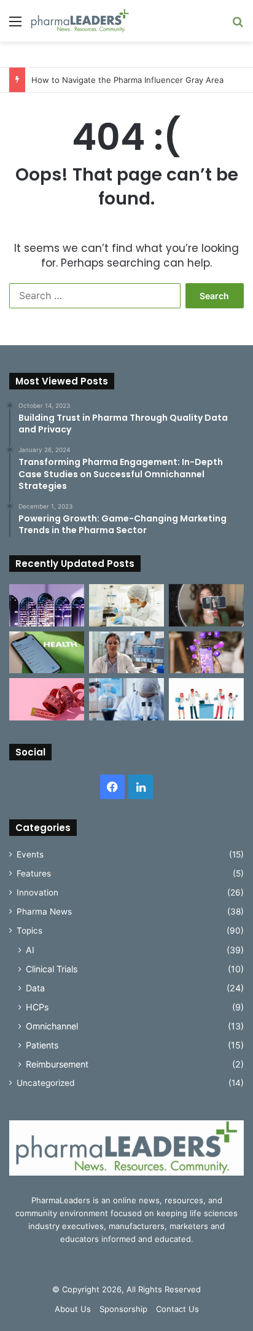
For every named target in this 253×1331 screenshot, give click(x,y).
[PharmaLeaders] (80, 21)
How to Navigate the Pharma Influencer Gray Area (127, 80)
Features (34, 873)
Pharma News (44, 911)
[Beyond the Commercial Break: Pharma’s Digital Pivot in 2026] (206, 652)
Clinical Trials (51, 969)
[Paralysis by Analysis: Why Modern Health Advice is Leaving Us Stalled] (46, 652)
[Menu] (15, 25)
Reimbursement (57, 1064)
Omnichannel (52, 1026)
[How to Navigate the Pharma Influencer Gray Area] (206, 605)
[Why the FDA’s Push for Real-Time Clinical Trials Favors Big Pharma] (126, 605)
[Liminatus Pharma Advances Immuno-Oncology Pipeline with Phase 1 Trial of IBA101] (126, 699)
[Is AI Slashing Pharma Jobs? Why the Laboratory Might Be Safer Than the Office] (126, 652)
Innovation (37, 892)
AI (30, 950)
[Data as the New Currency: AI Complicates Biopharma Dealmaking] (46, 605)
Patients (42, 1045)
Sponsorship (123, 1309)
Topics (29, 930)
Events (30, 854)
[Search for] (238, 25)
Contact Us (177, 1309)
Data (35, 988)
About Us (73, 1309)
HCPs (37, 1007)
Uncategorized (45, 1083)
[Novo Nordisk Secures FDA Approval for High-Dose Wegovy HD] (46, 699)
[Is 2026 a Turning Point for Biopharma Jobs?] (206, 699)
